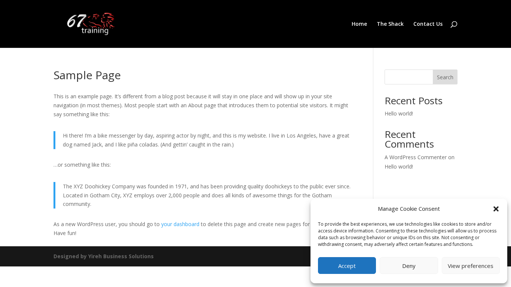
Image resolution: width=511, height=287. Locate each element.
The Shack (390, 24)
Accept (347, 265)
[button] (496, 209)
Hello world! (399, 113)
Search (445, 77)
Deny (409, 265)
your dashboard (180, 224)
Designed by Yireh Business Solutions (103, 256)
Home (359, 24)
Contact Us (428, 24)
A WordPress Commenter (416, 157)
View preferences (470, 265)
